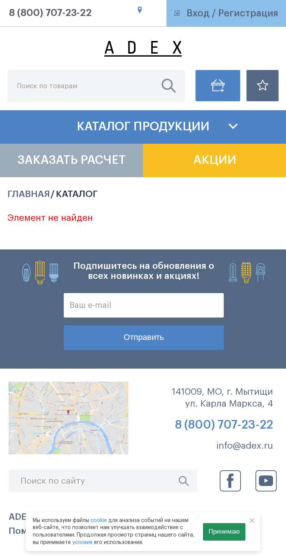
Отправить (144, 337)
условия (82, 542)
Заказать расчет (72, 160)
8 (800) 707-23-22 (50, 13)
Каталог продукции (143, 127)
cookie (98, 520)
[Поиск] (169, 86)
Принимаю (224, 531)
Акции (214, 160)
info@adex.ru (244, 445)
